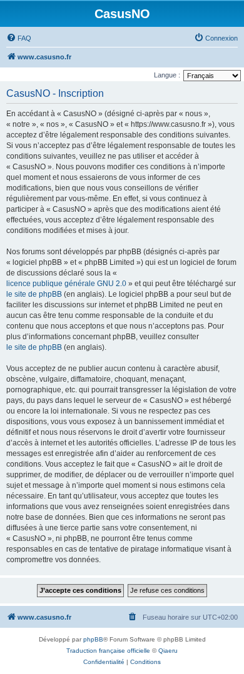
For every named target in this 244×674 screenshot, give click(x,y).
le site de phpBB (34, 294)
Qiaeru (168, 650)
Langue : (167, 75)
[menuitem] (18, 38)
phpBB (93, 639)
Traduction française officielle (108, 650)
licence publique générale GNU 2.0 (66, 283)
